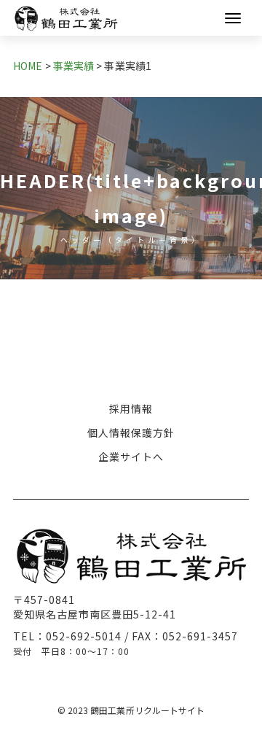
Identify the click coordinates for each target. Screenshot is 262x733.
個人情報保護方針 (131, 432)
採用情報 (131, 408)
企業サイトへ (131, 456)
